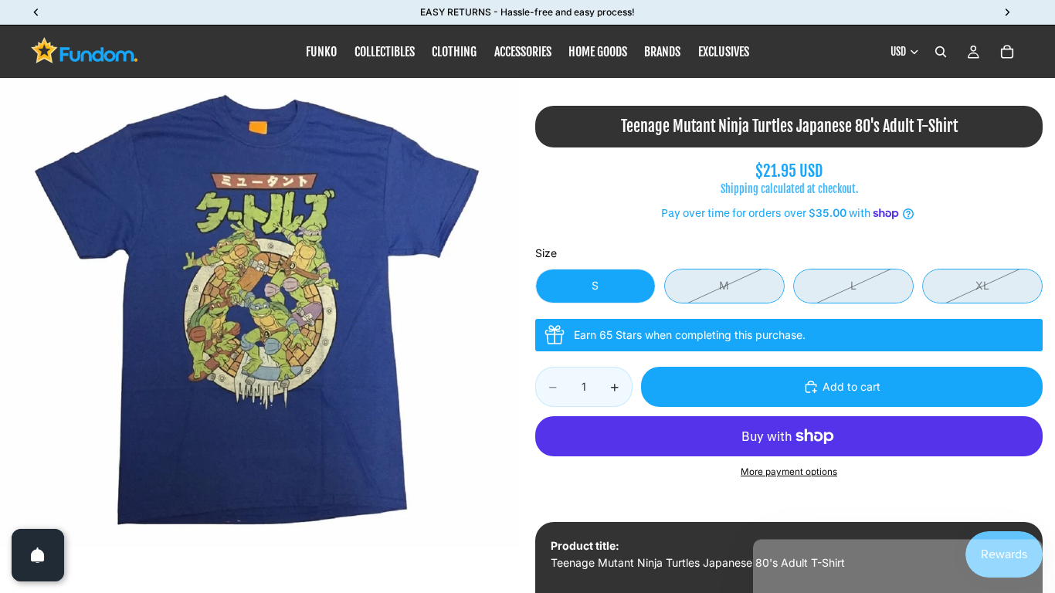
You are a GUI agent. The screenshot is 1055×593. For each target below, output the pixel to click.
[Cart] (1007, 52)
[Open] (38, 555)
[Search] (941, 52)
